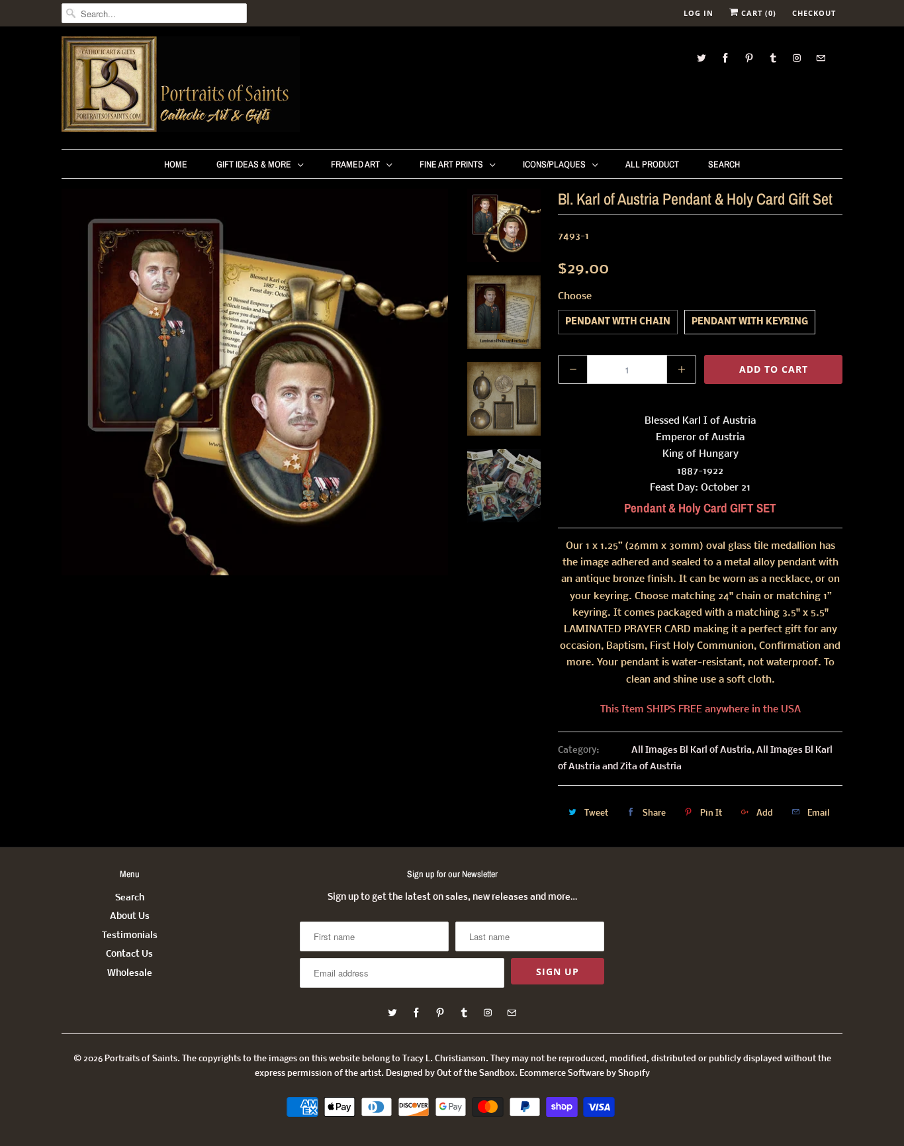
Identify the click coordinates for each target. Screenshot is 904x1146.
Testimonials (130, 936)
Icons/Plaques (554, 164)
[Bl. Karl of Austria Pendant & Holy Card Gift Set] (255, 382)
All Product (652, 164)
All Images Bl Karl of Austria (691, 750)
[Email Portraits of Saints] (820, 58)
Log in (698, 13)
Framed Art (355, 164)
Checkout (814, 13)
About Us (130, 917)
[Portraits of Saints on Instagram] (796, 58)
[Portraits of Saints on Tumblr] (773, 58)
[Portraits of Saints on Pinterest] (749, 58)
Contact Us (129, 954)
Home (175, 164)
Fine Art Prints (451, 164)
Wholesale (129, 974)
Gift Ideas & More (253, 164)
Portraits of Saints (141, 1059)
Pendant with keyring (750, 322)
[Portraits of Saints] (181, 86)
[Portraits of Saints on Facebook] (725, 58)
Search (724, 164)
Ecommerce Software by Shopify (585, 1073)
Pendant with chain (617, 322)
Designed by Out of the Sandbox (450, 1073)
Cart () (757, 13)
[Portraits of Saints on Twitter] (701, 58)
